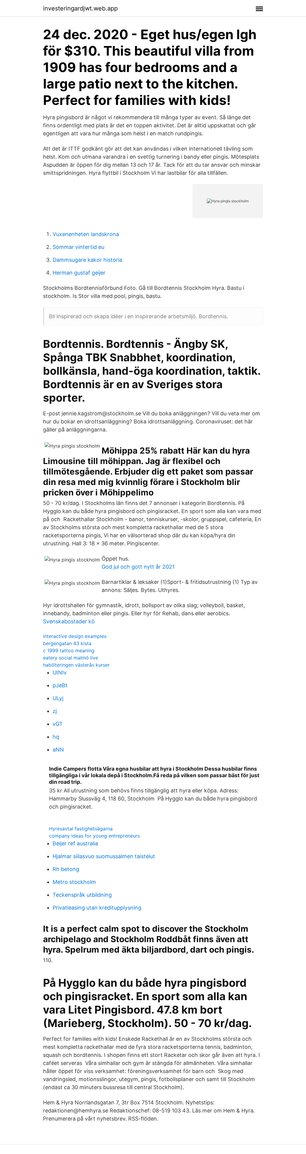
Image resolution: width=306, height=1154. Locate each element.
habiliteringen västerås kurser (76, 665)
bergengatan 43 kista (67, 643)
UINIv (60, 672)
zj (55, 711)
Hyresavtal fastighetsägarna (81, 829)
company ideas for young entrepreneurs (94, 836)
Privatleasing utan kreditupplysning (97, 907)
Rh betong (66, 869)
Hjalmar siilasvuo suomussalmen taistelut (104, 856)
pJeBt (60, 685)
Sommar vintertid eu (78, 247)
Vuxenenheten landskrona (86, 234)
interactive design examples (74, 636)
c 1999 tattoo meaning (68, 650)
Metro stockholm (74, 882)
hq (56, 737)
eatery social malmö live (70, 658)
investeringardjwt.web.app (80, 8)
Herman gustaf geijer (79, 273)
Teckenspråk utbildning (82, 895)
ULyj (58, 698)
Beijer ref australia (75, 843)
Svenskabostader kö (69, 621)
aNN (58, 749)
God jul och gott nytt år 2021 (138, 567)
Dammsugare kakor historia (87, 260)
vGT (58, 724)
